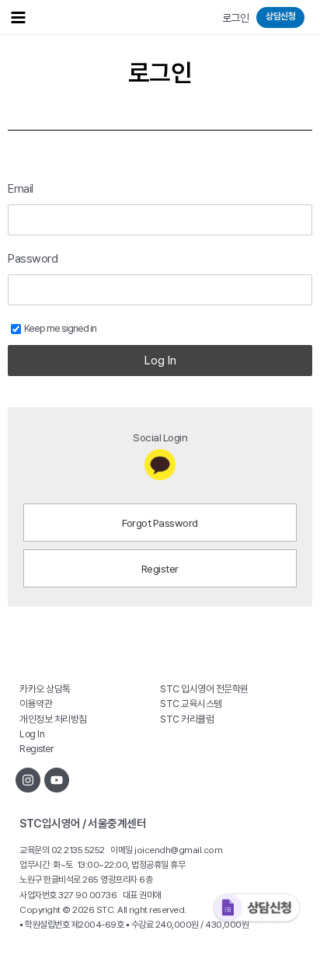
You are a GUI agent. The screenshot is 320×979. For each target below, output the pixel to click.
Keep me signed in (60, 328)
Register (160, 569)
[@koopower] (56, 780)
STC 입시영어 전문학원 (204, 689)
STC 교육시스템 (191, 703)
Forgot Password (160, 523)
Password (32, 259)
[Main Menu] (17, 17)
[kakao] (160, 464)
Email (20, 189)
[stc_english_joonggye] (28, 780)
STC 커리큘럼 (187, 719)
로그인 (235, 18)
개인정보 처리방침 (53, 719)
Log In (160, 361)
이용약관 (35, 703)
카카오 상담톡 (45, 689)
